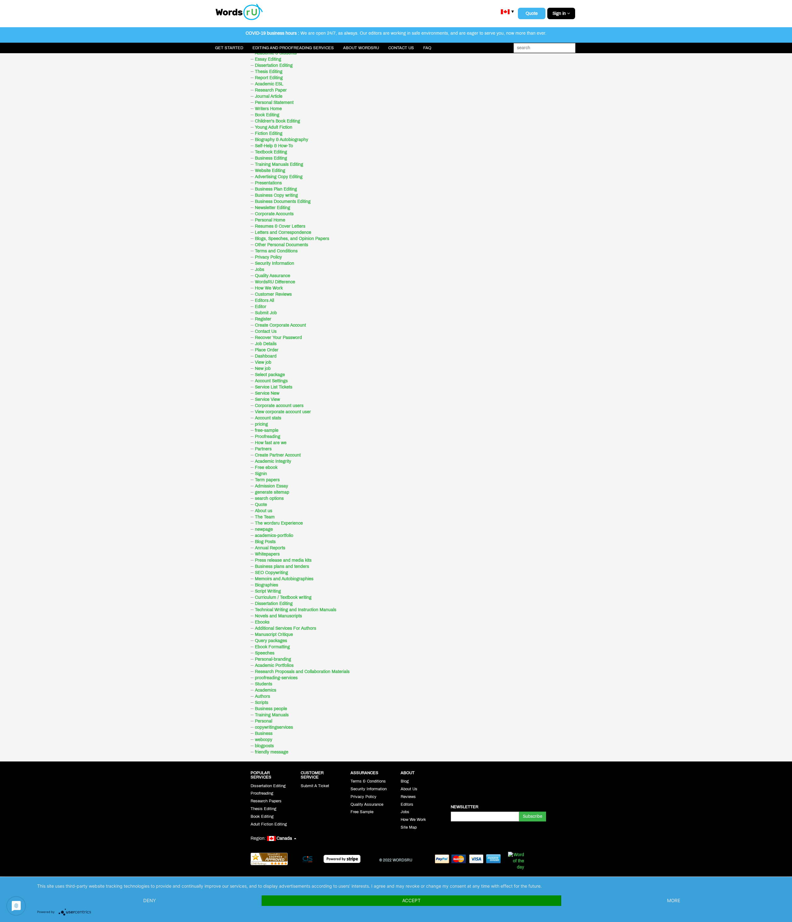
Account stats (268, 418)
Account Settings (271, 381)
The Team (265, 517)
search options (269, 498)
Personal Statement (274, 102)
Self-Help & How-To (274, 146)
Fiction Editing (268, 133)
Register (263, 319)
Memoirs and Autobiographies (284, 579)
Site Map (409, 827)
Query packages (271, 640)
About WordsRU (361, 48)
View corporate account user (283, 412)
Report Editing (269, 77)
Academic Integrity (273, 461)
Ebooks (262, 622)
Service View (267, 399)
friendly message (271, 752)
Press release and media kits (283, 560)
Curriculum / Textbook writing (283, 597)
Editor (260, 306)
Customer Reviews (273, 294)
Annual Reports (270, 548)
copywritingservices (274, 727)
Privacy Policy (268, 257)
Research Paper (271, 90)
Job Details (266, 343)
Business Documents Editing (283, 201)
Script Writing (268, 591)
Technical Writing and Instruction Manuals (295, 609)
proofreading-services (276, 677)
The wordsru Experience (279, 523)
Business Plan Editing (276, 189)
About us (263, 510)
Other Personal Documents (281, 244)
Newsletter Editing (272, 207)
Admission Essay (271, 486)
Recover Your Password (278, 337)
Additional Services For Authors (285, 628)
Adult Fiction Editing (269, 824)
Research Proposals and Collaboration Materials (302, 671)
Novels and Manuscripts (278, 616)
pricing (261, 424)
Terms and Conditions (276, 251)
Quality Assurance (272, 275)
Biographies (266, 585)
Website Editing (270, 170)
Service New (267, 393)
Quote (532, 13)
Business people (271, 708)
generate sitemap (272, 492)
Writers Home (268, 108)
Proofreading (267, 436)
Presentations (268, 183)
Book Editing (267, 115)
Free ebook (266, 467)
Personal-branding (273, 659)
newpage (264, 529)
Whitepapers (267, 554)
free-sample (266, 430)
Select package (270, 374)
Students (263, 684)
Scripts (261, 702)
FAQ (427, 48)
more (673, 900)
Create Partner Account (278, 455)
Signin (261, 473)
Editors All (264, 300)
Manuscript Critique (274, 634)
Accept (411, 900)
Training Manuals (272, 715)
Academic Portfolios (274, 665)
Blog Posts (265, 541)
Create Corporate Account (280, 325)
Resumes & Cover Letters (280, 226)
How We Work (269, 288)
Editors (407, 804)
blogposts (264, 746)
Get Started (229, 48)
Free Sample (362, 812)
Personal (263, 721)
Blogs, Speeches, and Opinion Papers (292, 238)
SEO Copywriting (271, 572)
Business (264, 733)
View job (263, 362)
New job (263, 368)
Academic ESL (269, 84)
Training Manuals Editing (279, 164)
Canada (285, 838)
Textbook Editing (271, 152)
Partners (263, 449)
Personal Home (270, 220)
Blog (405, 781)
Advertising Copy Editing (279, 176)
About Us (409, 789)
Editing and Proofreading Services (293, 48)
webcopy (263, 739)
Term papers (267, 480)
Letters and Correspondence (283, 232)
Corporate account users (279, 405)
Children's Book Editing (277, 121)
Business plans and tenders (282, 566)
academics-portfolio (274, 535)
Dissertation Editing (274, 65)
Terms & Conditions (368, 781)
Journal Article (268, 96)
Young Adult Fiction (273, 127)
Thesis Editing (268, 71)
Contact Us (401, 48)
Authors (262, 696)
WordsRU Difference (275, 282)
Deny (149, 900)
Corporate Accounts (274, 214)
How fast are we (270, 442)
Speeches (264, 653)
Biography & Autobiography (281, 139)
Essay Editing (268, 59)
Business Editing (271, 158)
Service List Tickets (273, 387)
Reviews (408, 797)
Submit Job (266, 313)
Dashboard (266, 356)
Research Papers (266, 801)
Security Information (274, 263)
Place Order (266, 350)
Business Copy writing (276, 195)
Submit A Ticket (315, 786)
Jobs (259, 269)
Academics (265, 690)
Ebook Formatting (272, 647)
